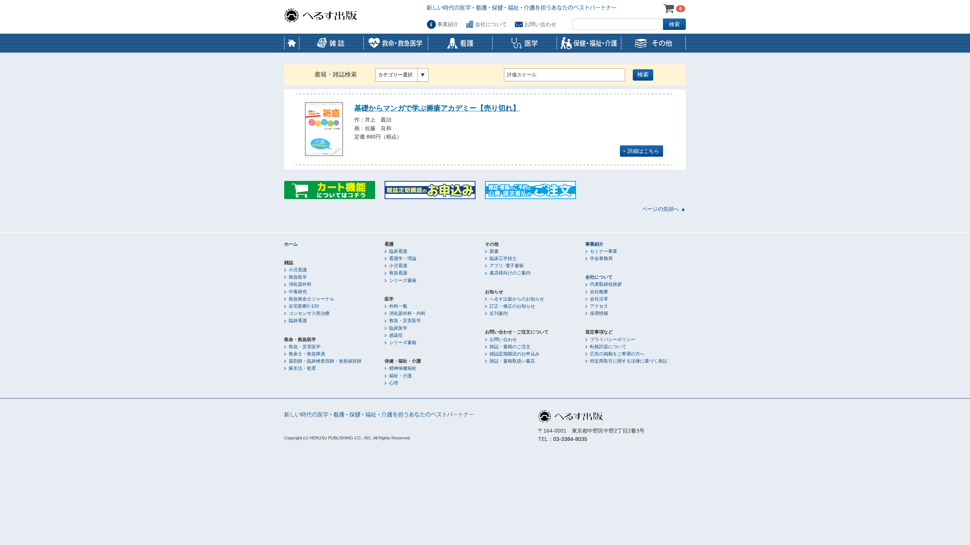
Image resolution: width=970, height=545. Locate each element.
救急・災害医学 (305, 346)
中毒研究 (298, 291)
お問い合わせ (540, 24)
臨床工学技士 (503, 258)
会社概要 (599, 291)
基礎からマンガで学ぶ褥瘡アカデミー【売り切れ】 (437, 108)
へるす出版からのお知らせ (517, 299)
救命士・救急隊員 (307, 354)
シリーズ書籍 (402, 280)
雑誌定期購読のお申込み (515, 354)
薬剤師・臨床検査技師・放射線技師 (325, 361)
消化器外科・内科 (407, 313)
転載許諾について (608, 346)
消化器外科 (300, 284)
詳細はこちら (643, 151)
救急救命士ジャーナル (311, 299)
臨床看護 (398, 251)
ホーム (291, 43)
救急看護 (398, 273)
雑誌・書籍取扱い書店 (512, 361)
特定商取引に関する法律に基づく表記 (628, 361)
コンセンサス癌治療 (309, 313)
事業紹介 (447, 24)
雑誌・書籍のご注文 (510, 346)
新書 (494, 251)
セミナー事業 (603, 251)
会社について (491, 24)
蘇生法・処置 (302, 368)
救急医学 (298, 277)
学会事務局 (601, 258)
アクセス (599, 306)
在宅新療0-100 (304, 306)
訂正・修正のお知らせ (512, 306)
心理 (393, 383)
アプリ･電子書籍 (507, 265)
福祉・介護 (400, 375)
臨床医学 (398, 328)
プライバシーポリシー (612, 339)
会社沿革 (599, 299)
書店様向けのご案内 (510, 273)
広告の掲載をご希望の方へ (617, 354)
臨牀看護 (298, 320)
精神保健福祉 (402, 368)
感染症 (396, 335)
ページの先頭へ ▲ (664, 209)
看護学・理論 (402, 258)
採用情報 (599, 313)
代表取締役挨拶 (606, 284)
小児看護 (298, 269)
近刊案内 (499, 313)
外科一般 (398, 306)
